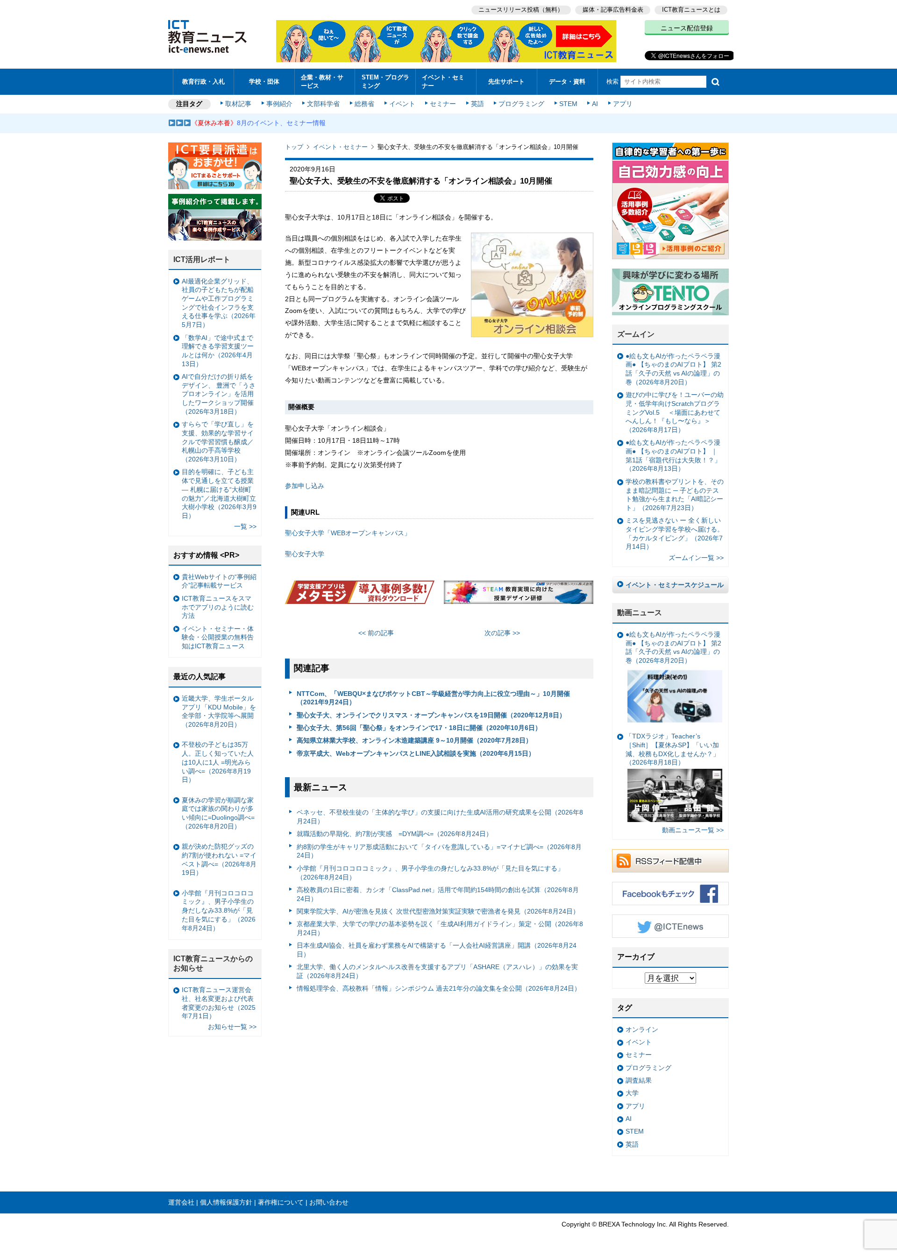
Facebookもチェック (670, 893)
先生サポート (506, 81)
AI (595, 103)
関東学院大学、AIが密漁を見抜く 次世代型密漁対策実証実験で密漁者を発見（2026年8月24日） (438, 911)
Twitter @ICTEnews (670, 926)
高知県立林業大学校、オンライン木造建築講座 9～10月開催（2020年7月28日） (414, 740)
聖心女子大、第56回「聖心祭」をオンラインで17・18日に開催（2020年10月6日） (419, 727)
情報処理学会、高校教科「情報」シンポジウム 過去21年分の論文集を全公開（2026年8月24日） (439, 988)
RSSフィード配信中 (670, 860)
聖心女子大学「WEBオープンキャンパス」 (348, 533)
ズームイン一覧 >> (696, 557)
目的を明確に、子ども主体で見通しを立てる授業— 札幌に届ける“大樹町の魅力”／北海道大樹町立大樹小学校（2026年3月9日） (219, 493)
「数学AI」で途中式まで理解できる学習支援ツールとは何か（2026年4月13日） (218, 351)
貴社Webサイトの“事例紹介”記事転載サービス (219, 581)
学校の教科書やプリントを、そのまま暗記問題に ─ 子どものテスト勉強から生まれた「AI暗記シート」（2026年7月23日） (675, 494)
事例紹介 (279, 103)
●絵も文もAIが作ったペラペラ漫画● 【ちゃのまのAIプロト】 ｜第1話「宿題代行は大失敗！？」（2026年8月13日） (673, 455)
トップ (294, 146)
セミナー (443, 103)
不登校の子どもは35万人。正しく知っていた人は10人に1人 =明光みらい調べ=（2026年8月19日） (218, 762)
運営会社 (181, 1202)
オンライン (642, 1029)
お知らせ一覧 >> (232, 1026)
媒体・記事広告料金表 (613, 9)
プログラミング (521, 103)
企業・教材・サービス (322, 81)
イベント (402, 103)
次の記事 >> (502, 633)
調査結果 (639, 1080)
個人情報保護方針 (226, 1202)
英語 (477, 103)
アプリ (623, 103)
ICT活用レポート (201, 259)
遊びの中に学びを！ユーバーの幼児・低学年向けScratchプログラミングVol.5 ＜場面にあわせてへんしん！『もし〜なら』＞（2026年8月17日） (675, 412)
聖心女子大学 (304, 554)
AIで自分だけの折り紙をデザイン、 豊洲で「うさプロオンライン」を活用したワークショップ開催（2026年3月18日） (219, 394)
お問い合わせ (329, 1202)
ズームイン (636, 334)
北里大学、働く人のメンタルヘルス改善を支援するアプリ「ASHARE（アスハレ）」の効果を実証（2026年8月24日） (437, 971)
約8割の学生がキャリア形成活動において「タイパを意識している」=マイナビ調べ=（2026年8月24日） (439, 851)
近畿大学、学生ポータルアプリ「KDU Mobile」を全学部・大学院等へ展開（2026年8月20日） (219, 711)
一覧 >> (245, 526)
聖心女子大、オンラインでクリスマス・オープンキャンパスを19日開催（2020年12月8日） (431, 715)
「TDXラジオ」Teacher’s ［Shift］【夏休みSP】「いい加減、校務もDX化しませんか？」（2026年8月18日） (672, 749)
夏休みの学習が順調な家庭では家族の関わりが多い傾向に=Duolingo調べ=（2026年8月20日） (218, 813)
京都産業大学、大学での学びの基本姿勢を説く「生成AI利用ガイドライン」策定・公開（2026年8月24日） (440, 928)
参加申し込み (304, 485)
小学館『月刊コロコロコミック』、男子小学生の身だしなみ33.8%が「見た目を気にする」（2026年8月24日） (430, 873)
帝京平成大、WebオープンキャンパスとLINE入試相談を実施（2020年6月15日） (416, 753)
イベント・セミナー (443, 81)
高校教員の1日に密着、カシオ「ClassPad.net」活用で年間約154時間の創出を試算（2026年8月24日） (438, 894)
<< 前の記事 (376, 633)
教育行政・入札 (203, 81)
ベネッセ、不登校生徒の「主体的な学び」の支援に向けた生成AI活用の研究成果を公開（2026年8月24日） (440, 816)
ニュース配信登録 (687, 28)
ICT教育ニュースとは (691, 9)
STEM (568, 103)
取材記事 (238, 103)
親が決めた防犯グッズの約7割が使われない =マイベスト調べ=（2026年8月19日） (219, 859)
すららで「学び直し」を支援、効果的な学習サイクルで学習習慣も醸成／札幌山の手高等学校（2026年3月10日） (218, 441)
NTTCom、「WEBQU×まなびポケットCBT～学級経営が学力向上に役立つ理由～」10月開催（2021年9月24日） (433, 698)
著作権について (281, 1202)
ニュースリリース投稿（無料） (520, 9)
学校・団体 (264, 81)
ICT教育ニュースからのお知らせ (213, 963)
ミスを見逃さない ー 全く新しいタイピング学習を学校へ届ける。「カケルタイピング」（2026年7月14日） (675, 533)
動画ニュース (639, 613)
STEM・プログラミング (385, 81)
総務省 (364, 103)
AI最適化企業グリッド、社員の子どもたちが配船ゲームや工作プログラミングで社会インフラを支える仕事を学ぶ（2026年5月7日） (219, 303)
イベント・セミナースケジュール (675, 585)
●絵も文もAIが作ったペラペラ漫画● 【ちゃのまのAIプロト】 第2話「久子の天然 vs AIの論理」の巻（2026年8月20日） (673, 369)
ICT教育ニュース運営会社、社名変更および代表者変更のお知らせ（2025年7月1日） (219, 1003)
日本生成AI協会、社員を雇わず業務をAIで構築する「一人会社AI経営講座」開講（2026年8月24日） (437, 950)
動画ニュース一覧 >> (693, 830)
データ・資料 (567, 81)
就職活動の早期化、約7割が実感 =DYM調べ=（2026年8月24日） (394, 833)
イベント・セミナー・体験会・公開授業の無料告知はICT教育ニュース (218, 637)
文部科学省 (323, 103)
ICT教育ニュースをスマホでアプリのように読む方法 (218, 607)
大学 (632, 1093)
